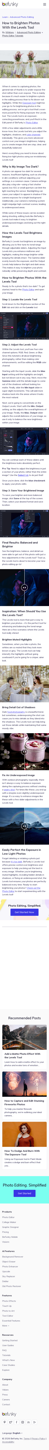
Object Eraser (8, 1261)
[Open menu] (44, 4)
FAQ (4, 1350)
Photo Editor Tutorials (12, 35)
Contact (6, 1404)
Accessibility (8, 1441)
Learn (5, 17)
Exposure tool (29, 102)
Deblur (5, 1281)
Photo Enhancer (10, 1266)
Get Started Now (24, 912)
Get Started (24, 1193)
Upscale (6, 1271)
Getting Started (9, 1340)
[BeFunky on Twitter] (10, 1422)
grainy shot (9, 789)
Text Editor (7, 1315)
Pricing (5, 1232)
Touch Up (7, 1306)
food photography (16, 711)
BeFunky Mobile (10, 1237)
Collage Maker (9, 1222)
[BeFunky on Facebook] (16, 1422)
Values (5, 1389)
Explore (6, 1370)
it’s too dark (16, 861)
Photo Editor (32, 122)
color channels (33, 134)
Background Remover (12, 1256)
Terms (27, 1438)
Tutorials (6, 1355)
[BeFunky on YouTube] (34, 1422)
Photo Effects (9, 1301)
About (5, 1384)
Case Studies (8, 1365)
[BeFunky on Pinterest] (4, 1422)
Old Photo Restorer (11, 1286)
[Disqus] (24, 967)
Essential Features (11, 1320)
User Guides (8, 1345)
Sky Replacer (8, 1276)
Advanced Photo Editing (22, 17)
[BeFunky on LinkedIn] (28, 1422)
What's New (8, 1360)
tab (23, 475)
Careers (6, 1399)
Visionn (5, 1241)
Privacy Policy (38, 1438)
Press (5, 1394)
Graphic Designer (10, 1227)
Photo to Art (8, 1310)
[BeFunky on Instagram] (22, 1422)
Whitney (9, 32)
